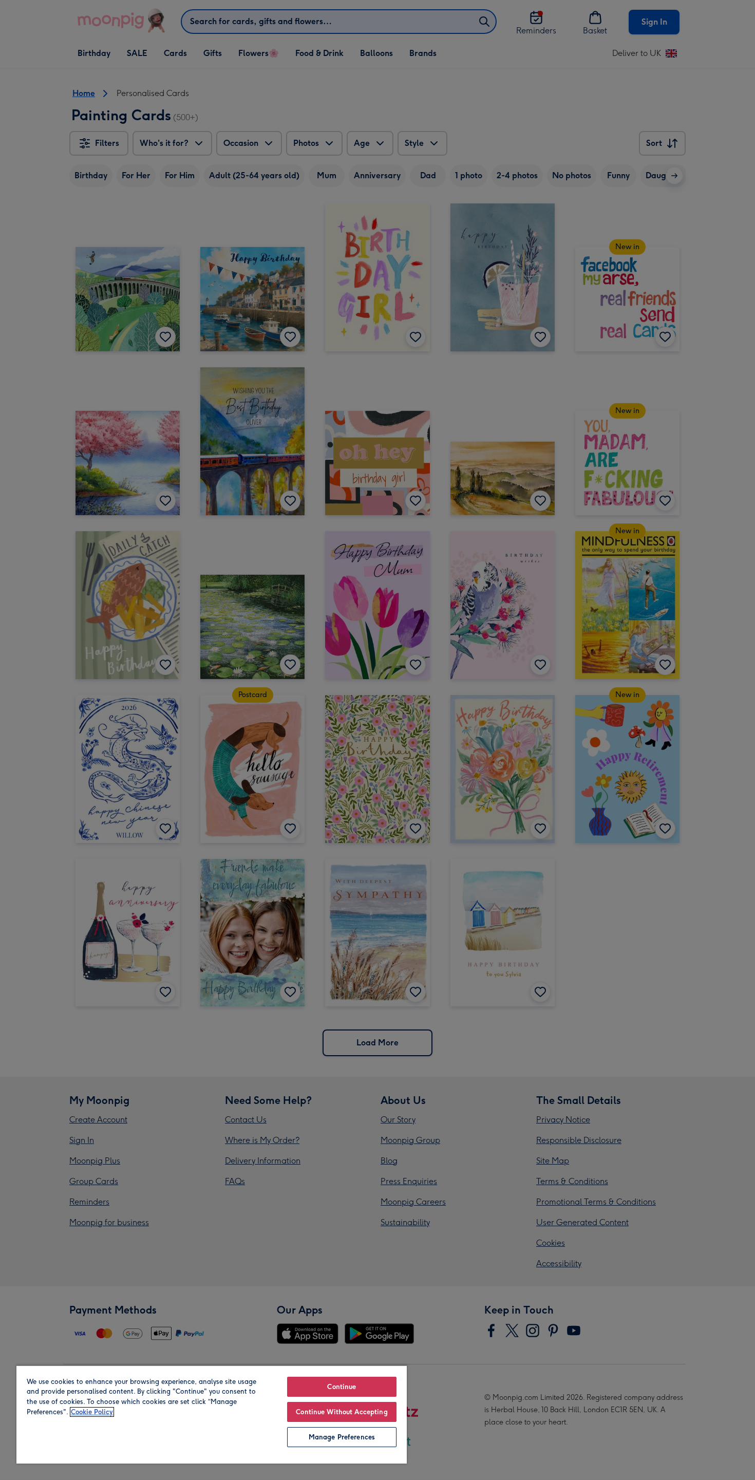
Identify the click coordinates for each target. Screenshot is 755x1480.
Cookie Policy (92, 1412)
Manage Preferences (342, 1437)
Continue (341, 1387)
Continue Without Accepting (341, 1412)
